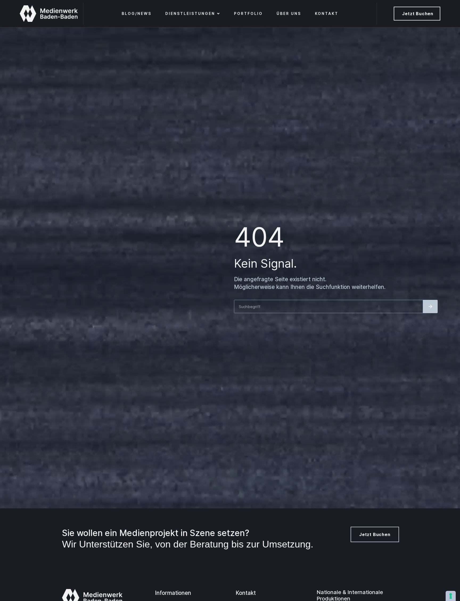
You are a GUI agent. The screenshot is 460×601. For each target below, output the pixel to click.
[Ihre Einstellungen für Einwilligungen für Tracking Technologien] (451, 596)
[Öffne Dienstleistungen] (218, 13)
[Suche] (430, 306)
